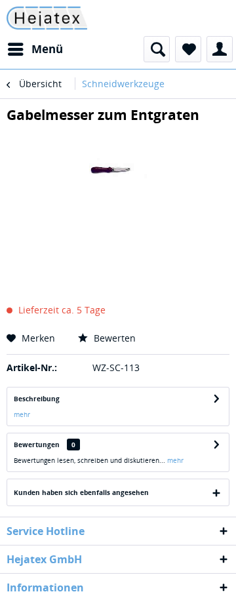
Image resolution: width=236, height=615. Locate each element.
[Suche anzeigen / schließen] (157, 49)
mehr (22, 414)
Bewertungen (37, 444)
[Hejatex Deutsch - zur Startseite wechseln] (47, 18)
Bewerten (113, 338)
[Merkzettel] (188, 49)
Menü (47, 48)
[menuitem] (34, 49)
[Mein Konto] (219, 49)
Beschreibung (37, 398)
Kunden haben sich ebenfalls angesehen (81, 492)
